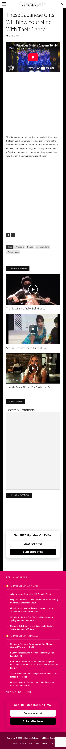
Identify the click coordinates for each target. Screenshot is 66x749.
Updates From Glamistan (24, 585)
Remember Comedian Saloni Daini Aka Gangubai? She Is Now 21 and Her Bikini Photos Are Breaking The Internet (34, 664)
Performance (13, 252)
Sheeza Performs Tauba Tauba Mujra (26, 348)
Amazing (20, 247)
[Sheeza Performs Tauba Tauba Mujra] (33, 328)
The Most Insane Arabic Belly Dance (25, 308)
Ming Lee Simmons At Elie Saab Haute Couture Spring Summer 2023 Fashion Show (34, 601)
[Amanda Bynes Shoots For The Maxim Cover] (33, 368)
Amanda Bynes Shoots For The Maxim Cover (30, 387)
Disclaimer (34, 743)
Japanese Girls (42, 247)
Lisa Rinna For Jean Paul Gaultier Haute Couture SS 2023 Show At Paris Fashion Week (32, 610)
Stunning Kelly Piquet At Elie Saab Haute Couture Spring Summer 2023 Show (32, 628)
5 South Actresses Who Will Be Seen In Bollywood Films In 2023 (32, 654)
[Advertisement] (33, 106)
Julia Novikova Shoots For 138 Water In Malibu (30, 594)
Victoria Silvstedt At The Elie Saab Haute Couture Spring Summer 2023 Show (31, 619)
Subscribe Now (33, 551)
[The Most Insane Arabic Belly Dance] (33, 289)
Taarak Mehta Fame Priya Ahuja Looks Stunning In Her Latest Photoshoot (34, 675)
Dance (30, 247)
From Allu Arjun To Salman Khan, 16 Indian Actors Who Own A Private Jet (32, 684)
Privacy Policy (19, 743)
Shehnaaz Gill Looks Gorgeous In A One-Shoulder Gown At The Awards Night (32, 646)
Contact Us (47, 743)
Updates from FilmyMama (24, 635)
